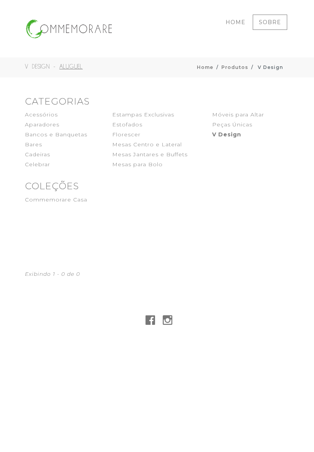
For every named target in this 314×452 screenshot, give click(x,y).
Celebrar (37, 164)
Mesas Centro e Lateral (147, 144)
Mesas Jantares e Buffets (150, 154)
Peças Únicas (232, 124)
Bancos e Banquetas (56, 134)
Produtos (234, 67)
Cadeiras (37, 154)
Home (235, 22)
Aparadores (42, 124)
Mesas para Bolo (137, 164)
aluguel (71, 67)
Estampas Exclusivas (143, 114)
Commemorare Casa (56, 199)
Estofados (127, 124)
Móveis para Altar (238, 114)
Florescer (126, 134)
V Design (226, 134)
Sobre (270, 22)
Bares (33, 144)
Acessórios (41, 114)
